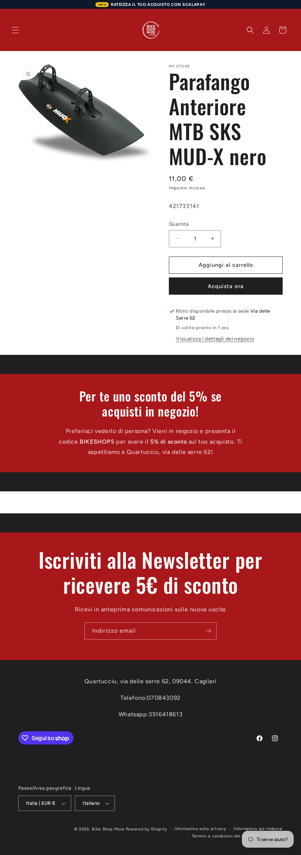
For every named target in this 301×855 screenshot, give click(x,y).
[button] (15, 30)
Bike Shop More (108, 829)
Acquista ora (226, 286)
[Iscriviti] (208, 631)
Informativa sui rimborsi (258, 828)
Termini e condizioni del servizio (225, 836)
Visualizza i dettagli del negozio (215, 339)
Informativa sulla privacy (200, 828)
